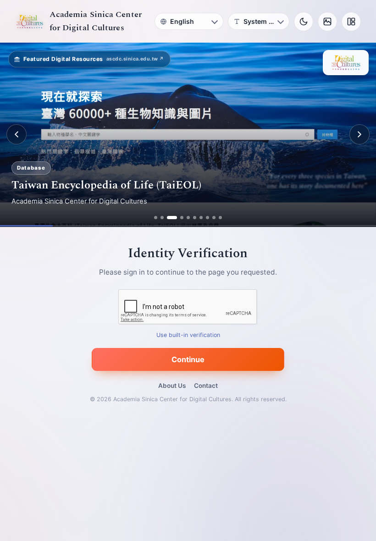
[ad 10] (220, 217)
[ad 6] (194, 217)
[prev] (16, 134)
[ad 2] (162, 217)
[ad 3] (172, 217)
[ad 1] (155, 217)
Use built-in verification (188, 334)
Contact (206, 385)
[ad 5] (188, 217)
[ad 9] (214, 217)
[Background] (327, 21)
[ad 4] (181, 217)
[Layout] (351, 21)
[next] (359, 134)
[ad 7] (201, 217)
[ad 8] (207, 217)
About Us (172, 385)
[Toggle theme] (303, 21)
